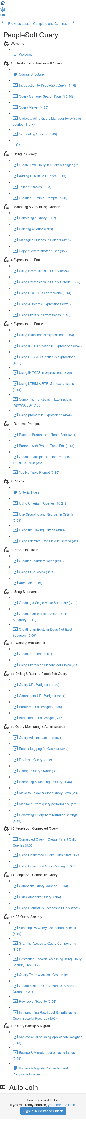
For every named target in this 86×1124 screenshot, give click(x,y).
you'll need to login (61, 1104)
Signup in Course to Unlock (43, 1111)
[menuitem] (3, 10)
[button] (3, 4)
